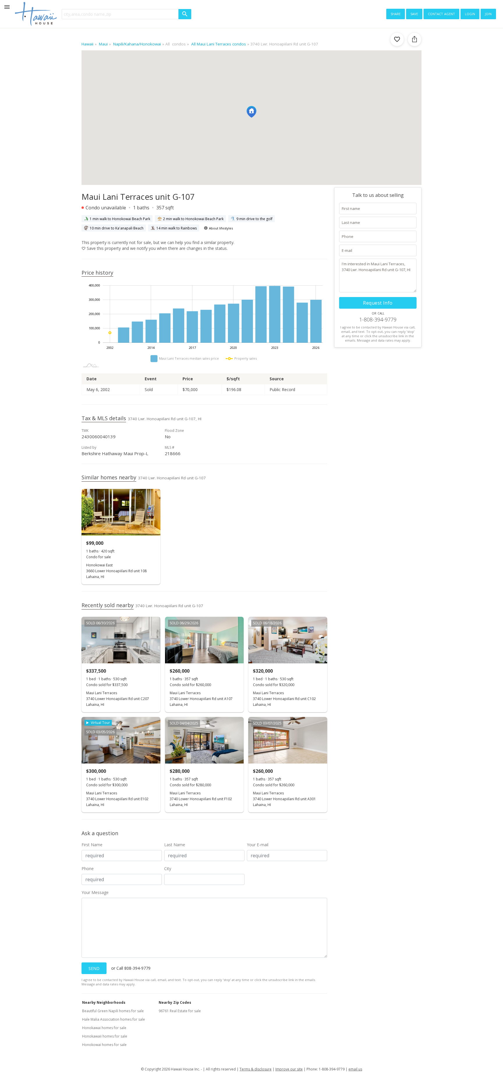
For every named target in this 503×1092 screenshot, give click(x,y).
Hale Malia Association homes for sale (113, 1019)
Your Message (95, 892)
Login (470, 13)
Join (488, 13)
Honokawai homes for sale (104, 1027)
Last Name (174, 844)
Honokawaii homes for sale (104, 1036)
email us (355, 1069)
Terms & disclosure (256, 1069)
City (167, 868)
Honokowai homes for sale (104, 1044)
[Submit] (184, 14)
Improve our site (289, 1069)
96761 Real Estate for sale (180, 1010)
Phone (88, 868)
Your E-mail (257, 844)
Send (94, 968)
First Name (92, 844)
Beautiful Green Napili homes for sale (113, 1010)
